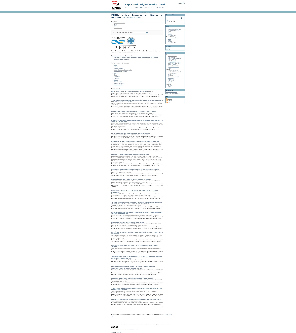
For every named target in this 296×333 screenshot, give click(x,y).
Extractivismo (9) (171, 80)
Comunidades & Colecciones (174, 29)
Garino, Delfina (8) (172, 60)
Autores (115, 24)
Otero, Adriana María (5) (173, 65)
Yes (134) (170, 85)
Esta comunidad (171, 21)
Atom (169, 102)
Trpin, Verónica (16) (172, 56)
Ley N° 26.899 (169, 314)
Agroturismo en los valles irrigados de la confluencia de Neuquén (130, 133)
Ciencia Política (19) (172, 73)
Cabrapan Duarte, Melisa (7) (174, 62)
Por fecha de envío (118, 28)
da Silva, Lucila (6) (172, 64)
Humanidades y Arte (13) (173, 76)
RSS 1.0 (170, 99)
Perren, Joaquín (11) (172, 57)
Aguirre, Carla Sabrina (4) (173, 67)
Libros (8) (170, 81)
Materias (116, 26)
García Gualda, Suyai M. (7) (174, 63)
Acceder (168, 48)
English (183, 3)
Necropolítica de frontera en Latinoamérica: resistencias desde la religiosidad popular (136, 299)
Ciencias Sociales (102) (173, 70)
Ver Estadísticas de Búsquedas (173, 93)
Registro (168, 49)
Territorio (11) (171, 78)
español (179, 3)
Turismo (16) (170, 74)
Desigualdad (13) (171, 75)
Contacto (113, 332)
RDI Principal (114, 12)
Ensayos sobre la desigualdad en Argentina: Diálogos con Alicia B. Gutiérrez (133, 111)
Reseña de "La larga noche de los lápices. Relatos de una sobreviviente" (132, 278)
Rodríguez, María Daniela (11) (174, 58)
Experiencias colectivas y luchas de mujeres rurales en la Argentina (131, 179)
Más (162, 306)
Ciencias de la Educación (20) (174, 72)
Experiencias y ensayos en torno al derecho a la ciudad (127, 222)
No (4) (169, 86)
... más (169, 68)
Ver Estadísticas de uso (171, 92)
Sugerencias (118, 332)
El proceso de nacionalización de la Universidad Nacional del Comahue (132, 91)
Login (183, 1)
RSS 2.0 (170, 100)
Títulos (115, 25)
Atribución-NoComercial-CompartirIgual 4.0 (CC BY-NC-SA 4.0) (124, 329)
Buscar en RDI (171, 20)
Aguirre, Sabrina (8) (172, 59)
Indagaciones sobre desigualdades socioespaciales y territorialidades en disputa (135, 141)
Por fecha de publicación (119, 23)
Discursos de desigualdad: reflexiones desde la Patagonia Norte (130, 154)
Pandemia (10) (171, 79)
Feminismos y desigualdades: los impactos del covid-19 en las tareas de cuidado (135, 169)
